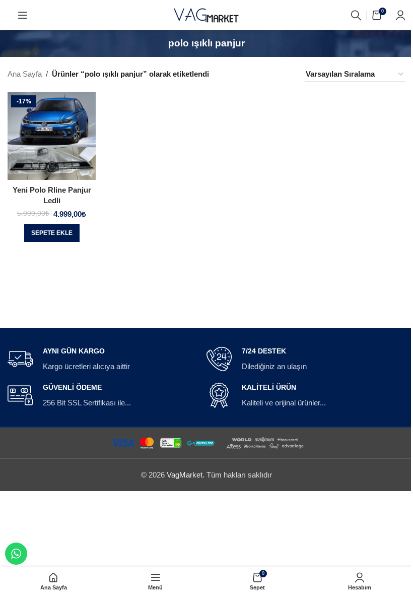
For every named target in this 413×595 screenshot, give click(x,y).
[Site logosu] (206, 14)
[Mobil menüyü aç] (23, 15)
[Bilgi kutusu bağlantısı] (103, 359)
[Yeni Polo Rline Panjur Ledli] (52, 136)
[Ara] (356, 15)
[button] (52, 233)
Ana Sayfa (25, 74)
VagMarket (184, 474)
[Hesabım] (400, 15)
